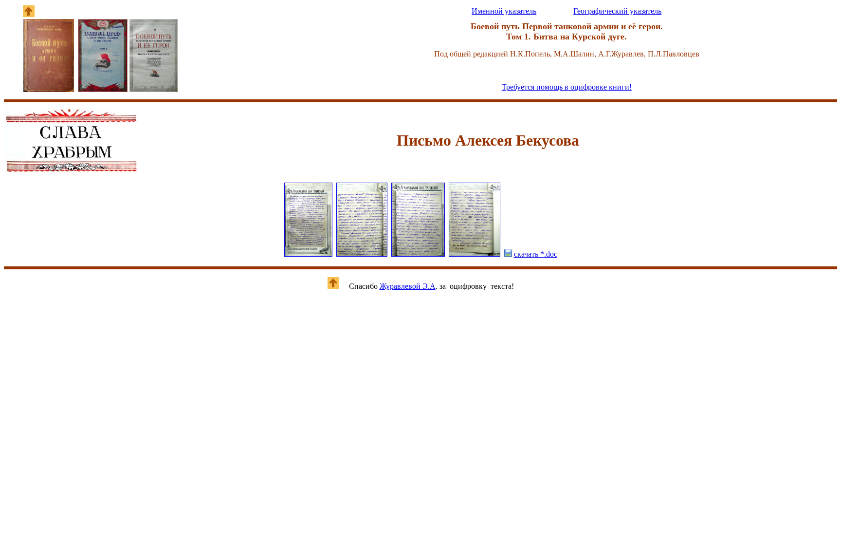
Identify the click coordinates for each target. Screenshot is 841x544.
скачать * (535, 254)
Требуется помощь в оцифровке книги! (567, 87)
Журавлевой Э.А (408, 286)
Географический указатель (617, 11)
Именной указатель (504, 11)
